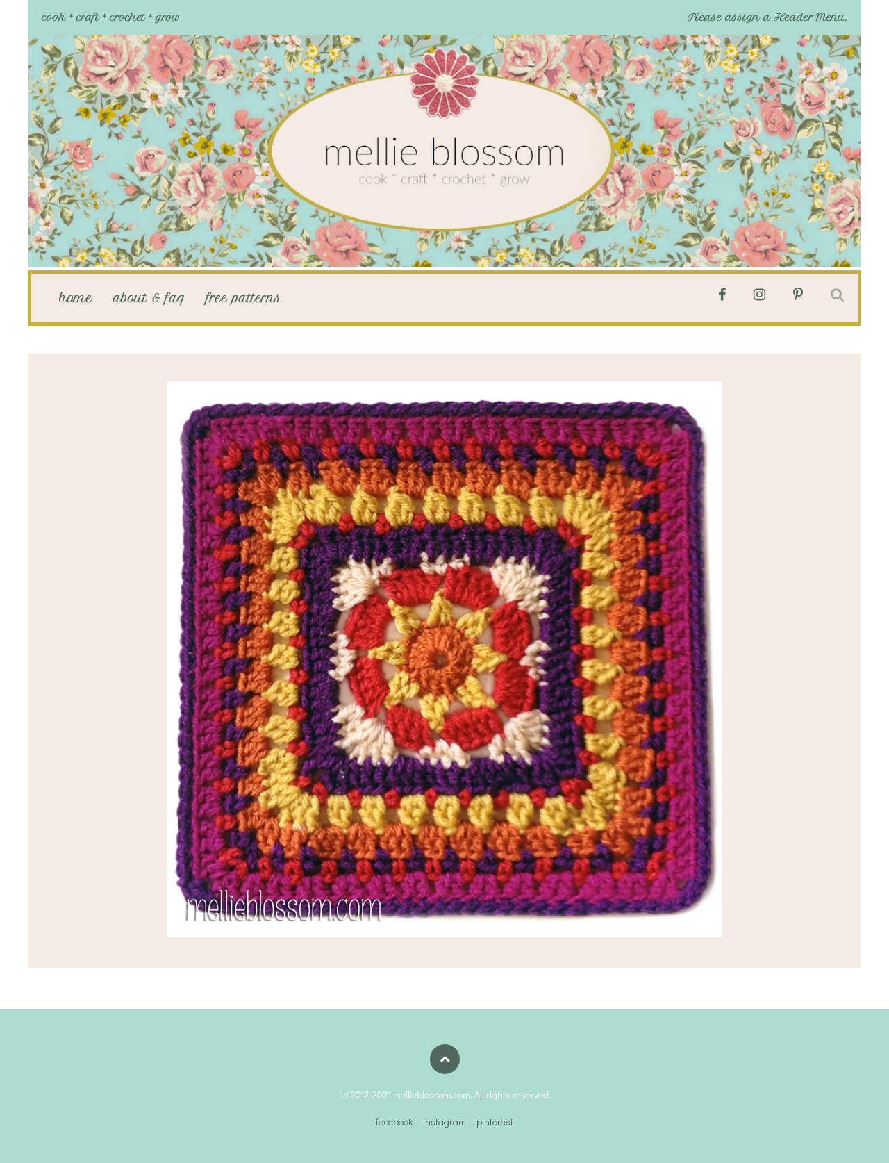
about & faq (149, 298)
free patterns (243, 298)
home (75, 298)
